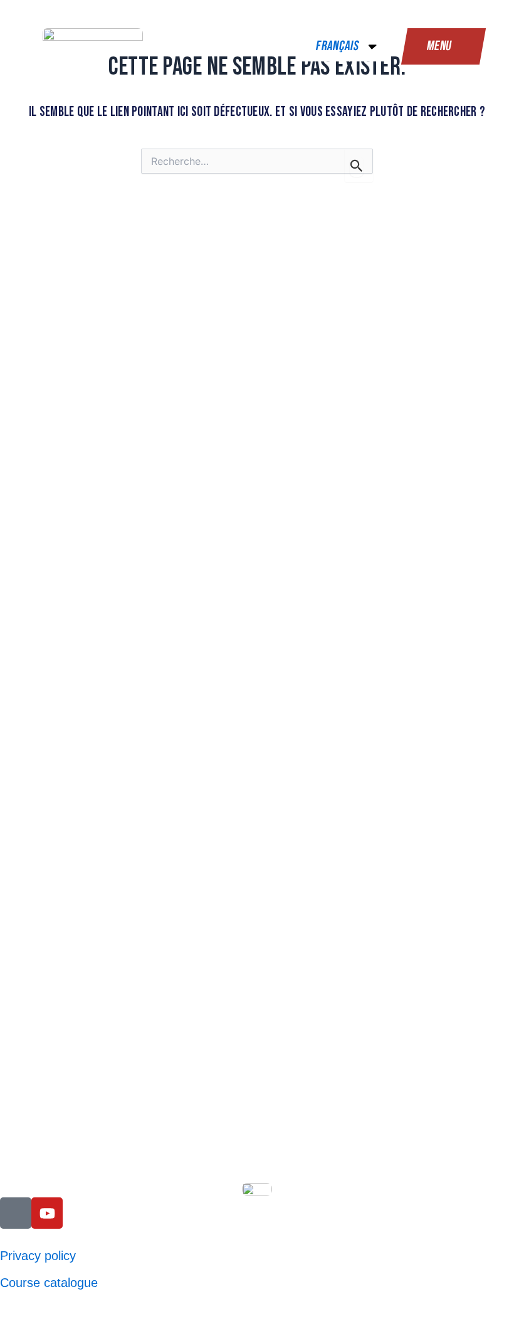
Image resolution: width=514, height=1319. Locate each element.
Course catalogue (49, 1283)
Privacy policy (38, 1256)
